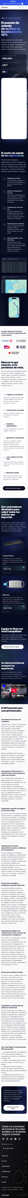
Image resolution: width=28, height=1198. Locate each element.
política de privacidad (13, 1189)
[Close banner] (26, 2)
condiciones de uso (6, 1187)
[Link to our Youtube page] (15, 1138)
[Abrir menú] (25, 7)
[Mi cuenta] (23, 7)
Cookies (21, 1189)
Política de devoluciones (17, 1187)
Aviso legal (4, 1189)
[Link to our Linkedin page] (11, 1138)
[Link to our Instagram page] (7, 1138)
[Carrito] (20, 7)
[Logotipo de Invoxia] (4, 7)
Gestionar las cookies (7, 1144)
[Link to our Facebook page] (3, 1138)
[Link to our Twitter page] (19, 1138)
